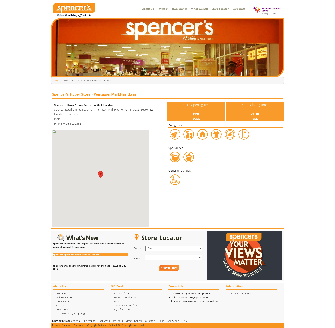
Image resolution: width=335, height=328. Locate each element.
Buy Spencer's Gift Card (127, 305)
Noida (161, 321)
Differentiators (64, 297)
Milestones (62, 309)
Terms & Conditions (125, 297)
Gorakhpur (117, 321)
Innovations (62, 301)
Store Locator (220, 8)
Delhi (184, 321)
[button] (100, 174)
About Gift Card (122, 293)
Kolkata (138, 321)
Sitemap (66, 325)
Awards (60, 305)
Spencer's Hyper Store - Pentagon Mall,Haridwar (88, 80)
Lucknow (103, 321)
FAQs (117, 301)
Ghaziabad (173, 321)
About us (148, 8)
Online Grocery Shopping (70, 313)
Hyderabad (89, 321)
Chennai (75, 321)
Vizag (129, 321)
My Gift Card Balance (125, 309)
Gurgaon (150, 321)
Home (57, 80)
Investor (163, 8)
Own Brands (179, 8)
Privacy (56, 325)
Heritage (61, 293)
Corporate (239, 8)
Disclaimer (79, 325)
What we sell (199, 8)
